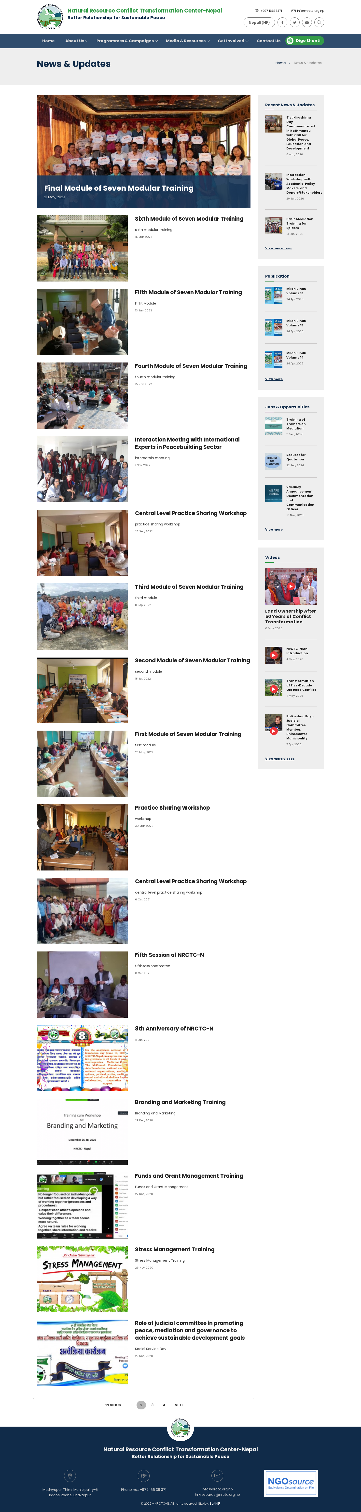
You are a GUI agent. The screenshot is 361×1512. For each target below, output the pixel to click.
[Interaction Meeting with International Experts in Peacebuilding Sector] (86, 469)
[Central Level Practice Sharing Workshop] (86, 543)
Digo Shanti (308, 40)
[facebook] (281, 22)
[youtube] (306, 22)
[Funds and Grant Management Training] (86, 1205)
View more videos (279, 759)
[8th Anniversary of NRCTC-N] (86, 1058)
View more (274, 379)
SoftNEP (214, 1503)
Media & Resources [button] (186, 41)
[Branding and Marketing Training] (86, 1132)
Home (48, 41)
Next (179, 1405)
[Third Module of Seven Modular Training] (86, 616)
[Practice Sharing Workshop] (86, 837)
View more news (278, 248)
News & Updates (308, 62)
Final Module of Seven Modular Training (119, 188)
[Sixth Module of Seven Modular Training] (86, 248)
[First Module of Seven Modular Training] (86, 764)
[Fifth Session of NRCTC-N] (86, 984)
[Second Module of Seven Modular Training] (86, 690)
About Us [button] (75, 41)
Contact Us (268, 41)
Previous (112, 1405)
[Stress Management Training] (86, 1279)
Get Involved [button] (231, 41)
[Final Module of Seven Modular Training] (143, 151)
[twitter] (293, 22)
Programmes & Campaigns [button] (125, 41)
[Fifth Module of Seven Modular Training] (86, 322)
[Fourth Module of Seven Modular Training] (86, 395)
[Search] (318, 22)
